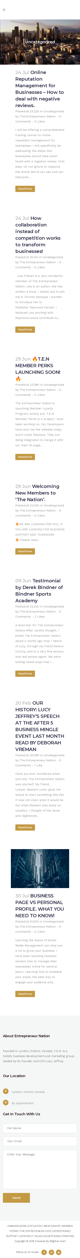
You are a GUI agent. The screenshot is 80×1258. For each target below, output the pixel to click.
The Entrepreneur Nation (38, 116)
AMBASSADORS (16, 1226)
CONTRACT (26, 1236)
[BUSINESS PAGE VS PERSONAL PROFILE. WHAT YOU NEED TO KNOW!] (40, 868)
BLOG (38, 1236)
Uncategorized (52, 257)
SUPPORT (12, 1236)
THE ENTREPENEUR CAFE (35, 1231)
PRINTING (68, 1236)
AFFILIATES (35, 1226)
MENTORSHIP (52, 1226)
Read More (25, 188)
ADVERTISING (61, 1231)
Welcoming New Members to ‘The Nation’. (37, 492)
